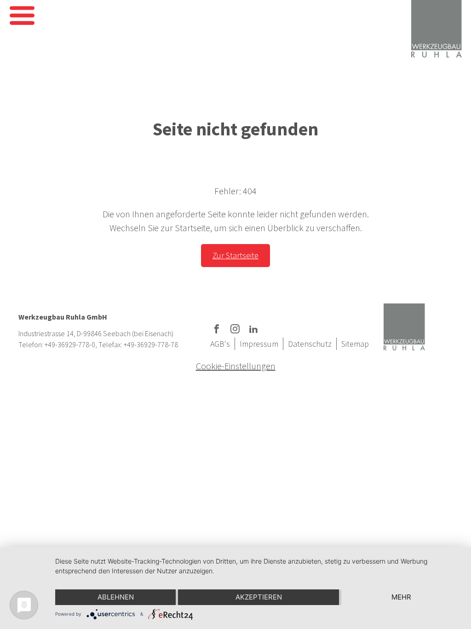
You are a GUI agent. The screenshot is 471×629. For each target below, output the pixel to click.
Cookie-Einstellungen (236, 366)
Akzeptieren (259, 597)
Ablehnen (116, 597)
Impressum (259, 343)
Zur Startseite (235, 255)
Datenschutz (310, 343)
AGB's (220, 343)
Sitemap (355, 343)
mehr (401, 597)
